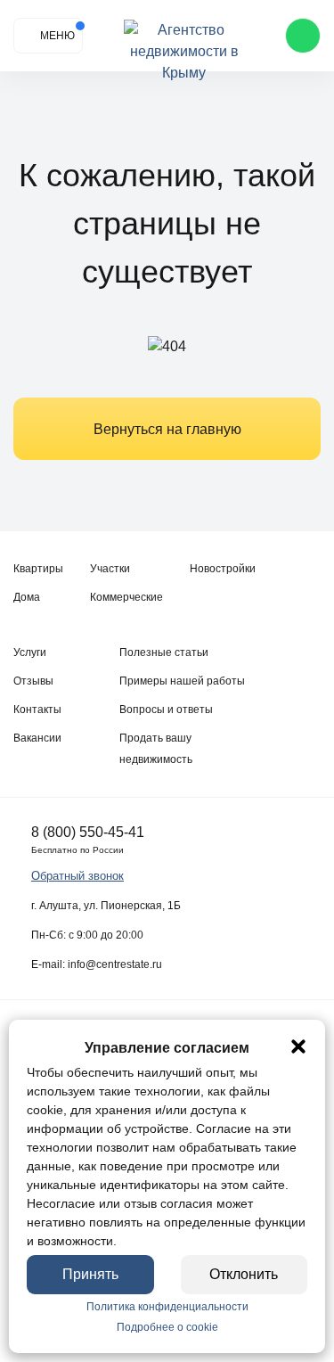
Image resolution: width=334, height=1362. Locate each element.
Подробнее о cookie (167, 1327)
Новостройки (223, 568)
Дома (26, 597)
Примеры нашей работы (182, 681)
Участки (110, 568)
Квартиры (38, 568)
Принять (90, 1274)
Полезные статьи (163, 652)
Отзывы (33, 681)
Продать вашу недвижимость (155, 749)
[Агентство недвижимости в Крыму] (184, 36)
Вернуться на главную (167, 429)
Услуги (29, 652)
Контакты (37, 709)
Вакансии (37, 738)
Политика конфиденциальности (167, 1306)
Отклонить (243, 1274)
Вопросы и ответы (166, 709)
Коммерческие (126, 597)
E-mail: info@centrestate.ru (96, 964)
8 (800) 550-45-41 (87, 832)
